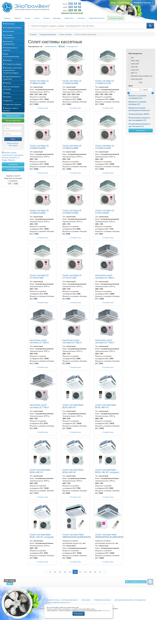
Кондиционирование (13, 27)
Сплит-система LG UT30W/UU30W (71, 211)
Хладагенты (8, 100)
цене (62, 46)
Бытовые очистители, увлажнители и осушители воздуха (12, 70)
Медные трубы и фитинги (10, 109)
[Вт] (137, 96)
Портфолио (13, 164)
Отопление (9, 31)
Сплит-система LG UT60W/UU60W (39, 147)
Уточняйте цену (42, 108)
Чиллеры (6, 93)
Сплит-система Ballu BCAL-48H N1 (105, 406)
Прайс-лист (69, 18)
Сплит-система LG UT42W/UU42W (104, 147)
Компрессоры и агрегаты (10, 48)
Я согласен (78, 613)
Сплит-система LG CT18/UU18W (39, 276)
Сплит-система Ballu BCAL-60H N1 (72, 406)
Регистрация (13, 145)
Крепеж (8, 82)
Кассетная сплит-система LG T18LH (39, 406)
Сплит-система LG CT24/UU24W (104, 211)
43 (60, 572)
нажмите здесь (106, 610)
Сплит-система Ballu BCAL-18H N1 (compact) (107, 471)
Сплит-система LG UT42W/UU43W (71, 82)
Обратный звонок (13, 115)
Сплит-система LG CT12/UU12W (71, 276)
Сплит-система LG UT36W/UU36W (39, 211)
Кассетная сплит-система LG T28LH (71, 341)
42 (55, 572)
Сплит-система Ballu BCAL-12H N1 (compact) (42, 535)
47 (80, 572)
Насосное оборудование (9, 42)
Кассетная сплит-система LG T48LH (104, 276)
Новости (17, 18)
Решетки (8, 60)
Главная (7, 18)
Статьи (27, 18)
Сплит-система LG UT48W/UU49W (39, 82)
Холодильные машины (12, 104)
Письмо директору (13, 120)
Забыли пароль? (13, 143)
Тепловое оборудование (9, 36)
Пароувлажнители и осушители (12, 77)
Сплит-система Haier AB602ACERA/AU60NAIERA (76, 535)
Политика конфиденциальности (56, 602)
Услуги (36, 18)
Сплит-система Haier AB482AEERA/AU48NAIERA (109, 535)
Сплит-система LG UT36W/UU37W (104, 82)
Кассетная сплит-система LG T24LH (104, 341)
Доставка (57, 18)
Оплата (46, 18)
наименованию (51, 46)
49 (90, 572)
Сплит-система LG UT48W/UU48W (71, 147)
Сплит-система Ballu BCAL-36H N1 (40, 471)
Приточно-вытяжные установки (11, 87)
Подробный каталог (97, 18)
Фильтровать (140, 130)
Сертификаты (13, 169)
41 (50, 572)
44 (65, 572)
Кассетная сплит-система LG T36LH (39, 341)
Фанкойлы (7, 96)
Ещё (140, 82)
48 (85, 572)
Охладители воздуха (13, 64)
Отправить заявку (116, 18)
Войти (13, 139)
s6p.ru (9, 584)
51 (100, 572)
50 (95, 572)
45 (70, 572)
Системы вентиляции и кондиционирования (59, 599)
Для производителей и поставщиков (130, 599)
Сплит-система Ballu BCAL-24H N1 (72, 471)
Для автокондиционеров (11, 55)
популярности (72, 46)
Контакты (81, 18)
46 (75, 572)
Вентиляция (10, 23)
